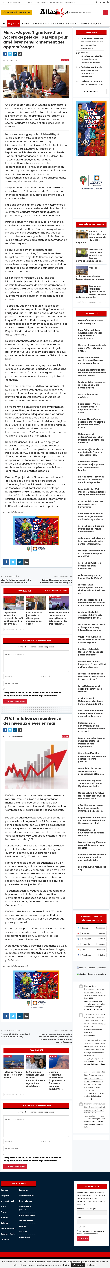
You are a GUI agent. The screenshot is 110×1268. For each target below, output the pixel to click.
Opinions (5, 1239)
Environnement (56, 2)
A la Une (7, 597)
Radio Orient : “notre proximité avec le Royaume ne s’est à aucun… (89, 408)
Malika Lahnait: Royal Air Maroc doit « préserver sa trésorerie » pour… (91, 796)
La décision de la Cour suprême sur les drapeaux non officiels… (91, 771)
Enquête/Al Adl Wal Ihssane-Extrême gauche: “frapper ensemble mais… (92, 492)
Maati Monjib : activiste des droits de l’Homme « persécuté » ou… (90, 452)
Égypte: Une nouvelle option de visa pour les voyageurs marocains (95, 1049)
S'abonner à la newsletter (16, 12)
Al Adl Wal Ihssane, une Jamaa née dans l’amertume (90, 504)
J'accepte (78, 1265)
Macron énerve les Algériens (88, 396)
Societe (4, 1217)
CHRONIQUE (24, 1237)
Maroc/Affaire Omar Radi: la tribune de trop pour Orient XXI (92, 553)
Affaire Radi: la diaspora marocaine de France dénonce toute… (91, 529)
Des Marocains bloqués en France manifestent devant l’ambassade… (90, 713)
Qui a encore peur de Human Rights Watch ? (90, 576)
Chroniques (27, 2)
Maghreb (12, 23)
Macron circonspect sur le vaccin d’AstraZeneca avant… (92, 348)
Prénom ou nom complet (86, 1209)
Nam (86, 986)
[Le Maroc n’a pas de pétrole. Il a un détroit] (13, 1062)
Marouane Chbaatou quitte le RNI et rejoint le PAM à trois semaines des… (91, 292)
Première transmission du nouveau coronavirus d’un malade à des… (92, 857)
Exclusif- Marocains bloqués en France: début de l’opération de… (92, 664)
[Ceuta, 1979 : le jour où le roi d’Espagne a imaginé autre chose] (36, 603)
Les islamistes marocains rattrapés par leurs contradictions (92, 385)
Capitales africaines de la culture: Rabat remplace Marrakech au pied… (92, 820)
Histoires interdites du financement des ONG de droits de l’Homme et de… (91, 602)
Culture (83, 23)
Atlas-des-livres (27, 1215)
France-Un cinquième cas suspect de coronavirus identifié (92, 845)
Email (79, 1217)
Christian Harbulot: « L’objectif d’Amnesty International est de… (90, 615)
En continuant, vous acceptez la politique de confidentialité (90, 1232)
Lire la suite (92, 1265)
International (40, 23)
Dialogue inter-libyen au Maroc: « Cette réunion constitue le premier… (91, 479)
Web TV (22, 1226)
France (25, 23)
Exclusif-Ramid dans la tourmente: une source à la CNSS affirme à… (91, 676)
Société (70, 23)
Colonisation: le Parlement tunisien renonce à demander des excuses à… (91, 727)
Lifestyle (23, 1231)
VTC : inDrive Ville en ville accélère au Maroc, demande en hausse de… (89, 255)
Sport (3, 1206)
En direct (5, 1190)
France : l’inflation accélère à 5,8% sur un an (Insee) (15, 1035)
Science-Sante (8, 1234)
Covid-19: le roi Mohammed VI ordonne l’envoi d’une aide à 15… (90, 701)
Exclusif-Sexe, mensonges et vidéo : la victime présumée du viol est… (91, 589)
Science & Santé (41, 2)
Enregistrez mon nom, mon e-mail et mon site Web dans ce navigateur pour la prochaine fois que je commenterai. (32, 694)
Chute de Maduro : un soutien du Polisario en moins (94, 1084)
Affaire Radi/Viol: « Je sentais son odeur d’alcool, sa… (89, 566)
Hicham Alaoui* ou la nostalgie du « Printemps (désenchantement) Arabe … (91, 423)
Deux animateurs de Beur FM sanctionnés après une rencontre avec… (92, 372)
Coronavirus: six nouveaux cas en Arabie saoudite (91, 833)
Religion (95, 23)
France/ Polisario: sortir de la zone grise (90, 322)
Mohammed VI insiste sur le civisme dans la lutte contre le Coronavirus (91, 541)
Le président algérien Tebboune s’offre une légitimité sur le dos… (90, 783)
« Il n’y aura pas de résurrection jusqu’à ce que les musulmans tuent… (91, 465)
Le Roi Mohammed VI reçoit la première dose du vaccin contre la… (90, 360)
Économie (57, 23)
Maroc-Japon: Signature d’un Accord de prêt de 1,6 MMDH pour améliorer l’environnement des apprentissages (55, 1038)
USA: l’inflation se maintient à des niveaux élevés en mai (16, 581)
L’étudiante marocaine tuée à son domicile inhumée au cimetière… (90, 808)
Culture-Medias (26, 1195)
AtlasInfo (82, 1227)
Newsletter (70, 2)
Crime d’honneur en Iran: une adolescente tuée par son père (56, 581)
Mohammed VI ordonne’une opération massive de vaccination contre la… (91, 438)
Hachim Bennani (91, 1104)
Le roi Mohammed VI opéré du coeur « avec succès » (90, 689)
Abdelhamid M (90, 1014)
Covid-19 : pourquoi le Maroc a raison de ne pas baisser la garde (91, 639)
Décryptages (14, 2)
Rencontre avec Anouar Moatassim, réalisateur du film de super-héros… (91, 516)
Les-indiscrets (26, 1220)
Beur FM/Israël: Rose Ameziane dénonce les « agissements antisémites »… (90, 334)
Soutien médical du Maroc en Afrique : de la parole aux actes (90, 652)
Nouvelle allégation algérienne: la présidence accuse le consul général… (92, 757)
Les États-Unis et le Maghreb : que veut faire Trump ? (95, 1107)
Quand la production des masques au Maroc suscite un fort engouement (91, 742)
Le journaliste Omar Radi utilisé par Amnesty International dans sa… (91, 627)
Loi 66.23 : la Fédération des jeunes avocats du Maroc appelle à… (91, 237)
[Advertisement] (91, 892)
